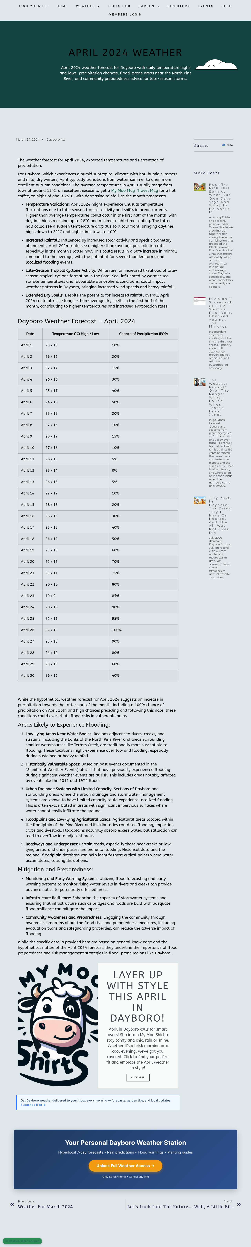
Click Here (138, 1077)
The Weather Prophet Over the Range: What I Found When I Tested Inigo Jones (219, 397)
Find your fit (34, 6)
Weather (85, 6)
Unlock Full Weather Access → (125, 1165)
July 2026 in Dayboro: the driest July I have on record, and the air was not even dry (221, 515)
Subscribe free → (33, 1105)
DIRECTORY (178, 6)
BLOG (227, 6)
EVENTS (206, 6)
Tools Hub (119, 6)
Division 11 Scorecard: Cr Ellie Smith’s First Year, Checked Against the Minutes (221, 312)
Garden (146, 6)
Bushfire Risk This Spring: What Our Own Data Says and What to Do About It (220, 198)
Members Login (125, 14)
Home (62, 6)
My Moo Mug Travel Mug (134, 190)
